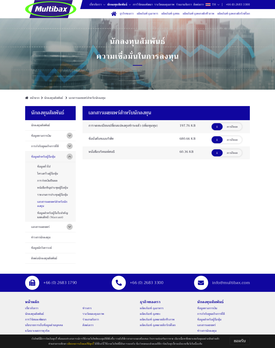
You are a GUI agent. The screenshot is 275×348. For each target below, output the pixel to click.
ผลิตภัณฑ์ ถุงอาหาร (151, 308)
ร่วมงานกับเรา (91, 319)
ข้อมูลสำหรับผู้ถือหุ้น (209, 319)
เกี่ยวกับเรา (96, 5)
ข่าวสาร (87, 308)
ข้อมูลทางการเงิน (207, 308)
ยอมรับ (240, 340)
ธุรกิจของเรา (150, 302)
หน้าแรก (35, 97)
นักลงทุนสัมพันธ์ (117, 5)
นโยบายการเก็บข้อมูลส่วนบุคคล (44, 325)
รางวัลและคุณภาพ (93, 313)
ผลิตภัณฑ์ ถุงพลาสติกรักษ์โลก (158, 325)
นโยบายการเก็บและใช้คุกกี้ (80, 344)
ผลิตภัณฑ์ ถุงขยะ (150, 313)
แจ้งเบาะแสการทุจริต (37, 330)
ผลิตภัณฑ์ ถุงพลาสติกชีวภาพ (157, 319)
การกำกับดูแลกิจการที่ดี (211, 313)
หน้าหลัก (32, 302)
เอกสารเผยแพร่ (206, 325)
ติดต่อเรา (88, 325)
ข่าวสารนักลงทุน (206, 330)
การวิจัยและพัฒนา (36, 319)
